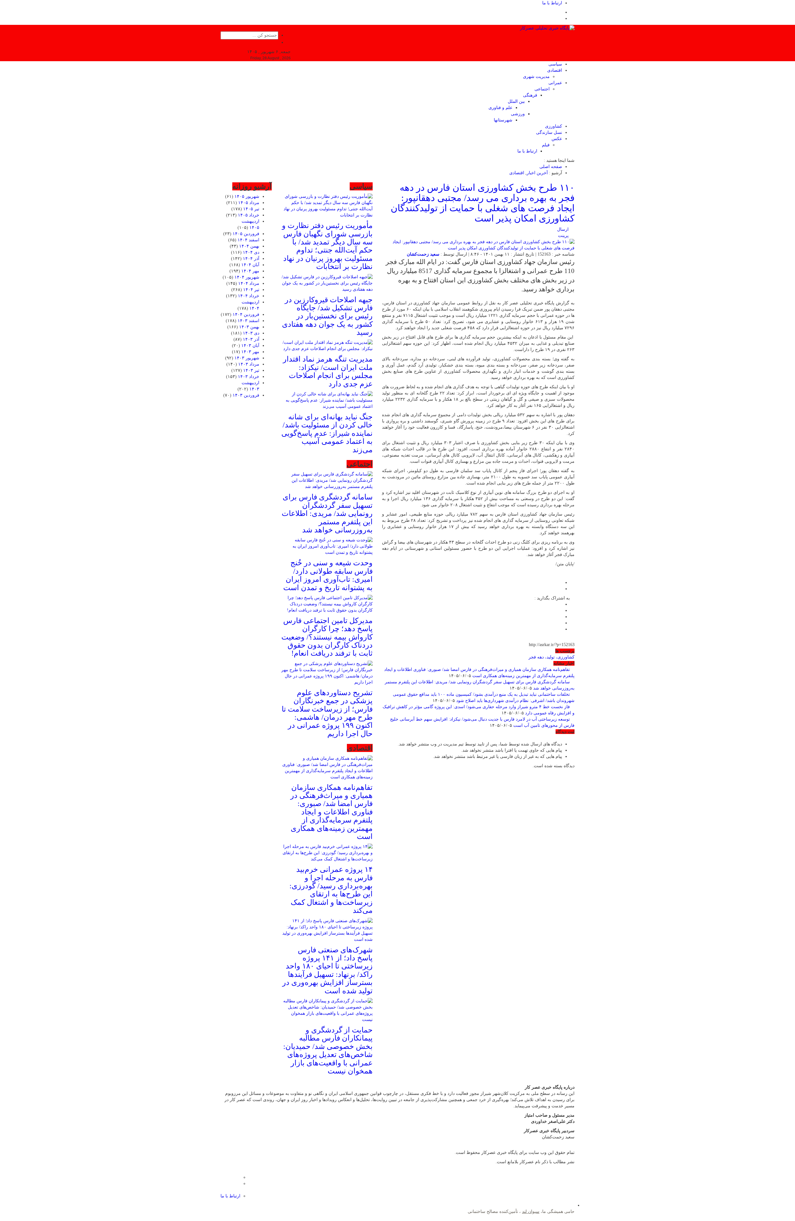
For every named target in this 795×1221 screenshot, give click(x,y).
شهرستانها (503, 120)
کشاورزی (553, 126)
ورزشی (518, 114)
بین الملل (516, 101)
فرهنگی (530, 95)
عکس (557, 138)
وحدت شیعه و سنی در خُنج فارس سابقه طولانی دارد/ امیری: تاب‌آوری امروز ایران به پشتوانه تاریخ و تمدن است (328, 575)
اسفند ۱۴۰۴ (248, 240)
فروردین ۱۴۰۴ (246, 314)
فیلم (546, 145)
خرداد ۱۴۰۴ (248, 296)
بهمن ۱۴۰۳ (249, 327)
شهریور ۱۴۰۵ (246, 196)
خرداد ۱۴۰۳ (248, 376)
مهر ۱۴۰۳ (250, 351)
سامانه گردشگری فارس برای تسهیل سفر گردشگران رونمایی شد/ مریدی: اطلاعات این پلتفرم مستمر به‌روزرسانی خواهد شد (327, 513)
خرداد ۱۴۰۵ (248, 215)
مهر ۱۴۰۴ (250, 271)
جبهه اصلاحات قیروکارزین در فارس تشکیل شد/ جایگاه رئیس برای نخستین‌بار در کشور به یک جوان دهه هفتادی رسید (327, 316)
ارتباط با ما (552, 3)
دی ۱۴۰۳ (251, 333)
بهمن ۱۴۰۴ (249, 246)
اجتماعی (542, 89)
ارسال (563, 229)
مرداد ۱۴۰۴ (248, 283)
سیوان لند (530, 1211)
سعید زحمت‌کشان (423, 254)
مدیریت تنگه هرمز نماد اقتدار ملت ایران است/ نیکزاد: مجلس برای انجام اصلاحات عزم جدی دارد (328, 371)
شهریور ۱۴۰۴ (246, 277)
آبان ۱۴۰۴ (250, 264)
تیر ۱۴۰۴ (251, 289)
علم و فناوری (500, 107)
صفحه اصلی (550, 166)
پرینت (564, 235)
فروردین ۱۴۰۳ (246, 395)
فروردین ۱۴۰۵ (246, 233)
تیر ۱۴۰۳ (251, 370)
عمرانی (555, 82)
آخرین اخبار (537, 173)
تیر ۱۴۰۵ (251, 209)
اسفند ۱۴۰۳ (248, 320)
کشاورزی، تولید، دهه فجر (552, 657)
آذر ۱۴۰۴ (251, 258)
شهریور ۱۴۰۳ (246, 358)
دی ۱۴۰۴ (251, 252)
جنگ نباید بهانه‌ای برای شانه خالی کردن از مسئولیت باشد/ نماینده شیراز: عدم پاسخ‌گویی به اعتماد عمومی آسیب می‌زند (327, 433)
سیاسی (555, 64)
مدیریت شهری (536, 76)
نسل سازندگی (549, 132)
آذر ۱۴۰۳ (251, 339)
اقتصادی (554, 70)
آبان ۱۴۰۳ (250, 345)
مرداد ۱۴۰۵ (248, 202)
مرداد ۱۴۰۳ (248, 364)
